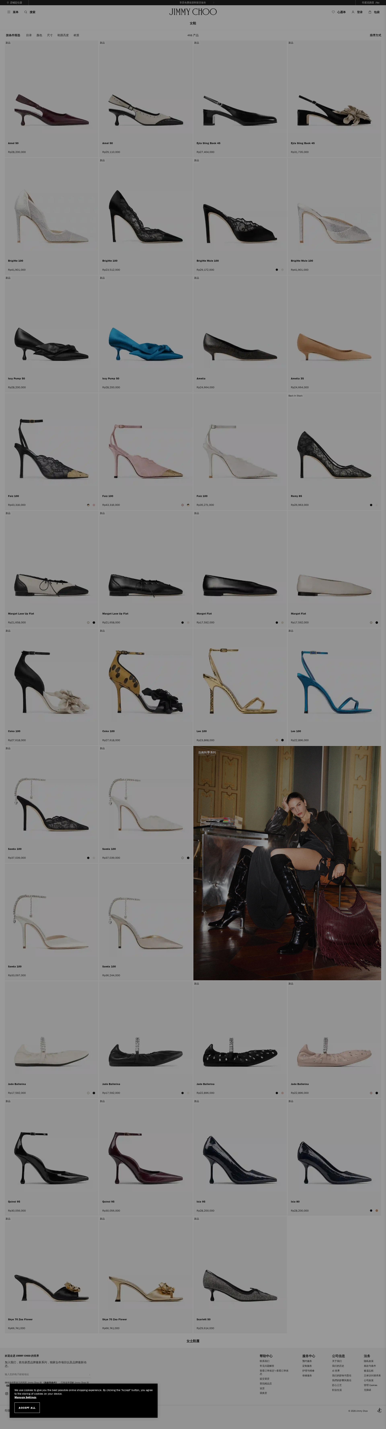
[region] (84, 1401)
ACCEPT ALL (27, 1408)
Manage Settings (25, 1397)
